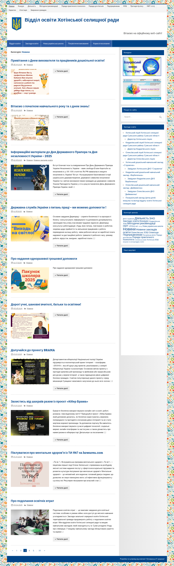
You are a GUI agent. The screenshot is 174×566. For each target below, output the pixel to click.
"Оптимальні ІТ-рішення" (155, 559)
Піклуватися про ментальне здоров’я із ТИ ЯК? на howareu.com (57, 453)
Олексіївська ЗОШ (139, 232)
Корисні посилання (101, 43)
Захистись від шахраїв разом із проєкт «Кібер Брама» (49, 401)
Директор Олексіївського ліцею (141, 159)
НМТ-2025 (151, 6)
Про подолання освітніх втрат (32, 501)
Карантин (12, 10)
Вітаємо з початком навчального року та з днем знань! (50, 106)
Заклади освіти (31, 43)
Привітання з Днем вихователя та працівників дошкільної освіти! (58, 60)
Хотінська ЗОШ (153, 240)
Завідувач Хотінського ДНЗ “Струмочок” (145, 169)
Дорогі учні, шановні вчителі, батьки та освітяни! (46, 304)
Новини (11, 6)
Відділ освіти (15, 43)
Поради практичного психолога (73, 6)
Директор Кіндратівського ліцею (141, 149)
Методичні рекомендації (48, 6)
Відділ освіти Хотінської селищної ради (72, 19)
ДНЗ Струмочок (128, 219)
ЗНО (152, 218)
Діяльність (32, 6)
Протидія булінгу (136, 6)
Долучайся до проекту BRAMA (33, 350)
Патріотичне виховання (78, 43)
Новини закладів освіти (43, 160)
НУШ (125, 6)
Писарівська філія (149, 235)
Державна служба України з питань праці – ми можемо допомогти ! (58, 207)
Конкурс (21, 6)
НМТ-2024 (129, 226)
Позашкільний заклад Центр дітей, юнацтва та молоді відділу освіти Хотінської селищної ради (142, 201)
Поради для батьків (96, 6)
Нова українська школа (53, 43)
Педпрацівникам (113, 6)
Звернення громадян (38, 10)
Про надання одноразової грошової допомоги (44, 258)
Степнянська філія (140, 240)
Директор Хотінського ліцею (140, 139)
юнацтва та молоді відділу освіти (133, 242)
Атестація (23, 10)
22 (40, 550)
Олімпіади (154, 232)
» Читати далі (61, 71)
